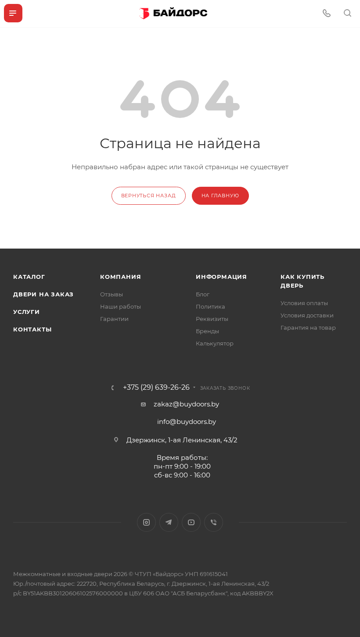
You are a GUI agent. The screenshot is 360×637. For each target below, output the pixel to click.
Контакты (32, 329)
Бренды (207, 331)
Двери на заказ (43, 294)
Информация (221, 276)
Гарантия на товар (308, 327)
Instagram (146, 522)
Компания (120, 276)
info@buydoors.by (186, 421)
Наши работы (120, 306)
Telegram (168, 522)
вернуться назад (148, 195)
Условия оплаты (304, 302)
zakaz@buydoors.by (186, 404)
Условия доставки (307, 315)
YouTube (191, 522)
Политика (210, 306)
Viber (213, 522)
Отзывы (111, 294)
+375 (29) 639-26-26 (156, 387)
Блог (202, 294)
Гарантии (114, 318)
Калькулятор (215, 343)
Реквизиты (212, 318)
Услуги (26, 311)
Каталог (29, 276)
